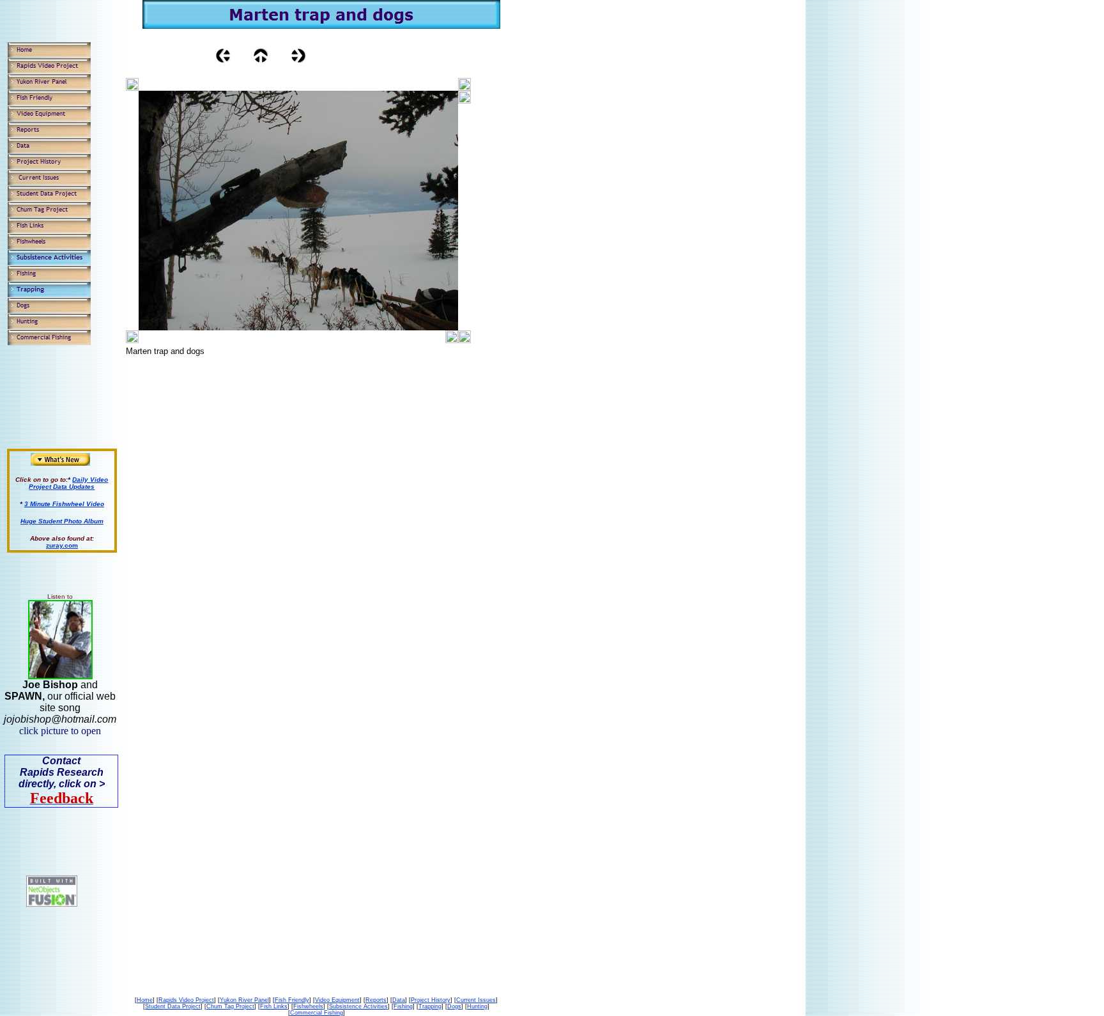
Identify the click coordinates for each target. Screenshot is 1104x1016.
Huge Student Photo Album (61, 521)
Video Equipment (337, 1000)
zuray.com (62, 545)
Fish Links (274, 1006)
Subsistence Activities (358, 1006)
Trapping (429, 1006)
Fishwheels (308, 1006)
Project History (430, 1000)
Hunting (477, 1006)
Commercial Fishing (316, 1013)
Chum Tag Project (230, 1006)
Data (398, 1000)
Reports (376, 1000)
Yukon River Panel (244, 1000)
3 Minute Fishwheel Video (64, 503)
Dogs (454, 1006)
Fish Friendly (292, 1000)
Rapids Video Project (186, 1000)
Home (145, 1000)
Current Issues (476, 1000)
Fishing (403, 1006)
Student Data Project (173, 1006)
